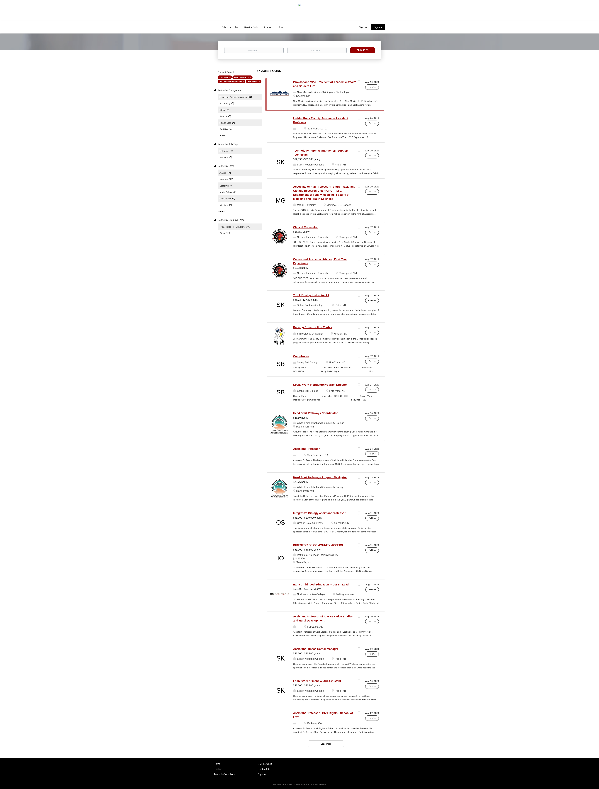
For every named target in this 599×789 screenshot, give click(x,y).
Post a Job (264, 769)
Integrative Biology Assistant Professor (319, 513)
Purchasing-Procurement (230, 81)
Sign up (378, 27)
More (220, 135)
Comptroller (301, 356)
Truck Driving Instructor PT (311, 295)
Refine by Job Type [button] (228, 144)
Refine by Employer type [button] (231, 220)
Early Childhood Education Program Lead (321, 584)
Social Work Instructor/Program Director (320, 384)
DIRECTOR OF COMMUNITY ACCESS (318, 545)
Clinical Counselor (305, 227)
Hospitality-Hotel (241, 77)
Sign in (363, 27)
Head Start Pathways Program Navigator (320, 477)
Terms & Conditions (224, 774)
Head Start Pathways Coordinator (315, 413)
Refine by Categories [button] (229, 90)
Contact (218, 769)
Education (223, 77)
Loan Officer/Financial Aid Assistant (317, 681)
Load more (326, 744)
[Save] (358, 82)
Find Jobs (362, 50)
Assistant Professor (306, 448)
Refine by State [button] (225, 166)
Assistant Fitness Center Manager (315, 649)
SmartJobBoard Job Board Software (310, 784)
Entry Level (253, 81)
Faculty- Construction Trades (312, 327)
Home (217, 764)
